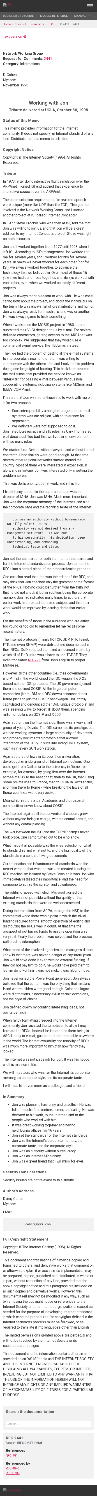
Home (7, 24)
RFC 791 (12, 1455)
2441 (48, 58)
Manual (80, 15)
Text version (12, 36)
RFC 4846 (13, 1468)
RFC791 (34, 660)
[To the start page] (12, 1490)
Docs (18, 24)
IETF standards (34, 24)
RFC (50, 24)
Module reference (54, 15)
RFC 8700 (13, 1473)
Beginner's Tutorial (18, 15)
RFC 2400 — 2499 (68, 24)
